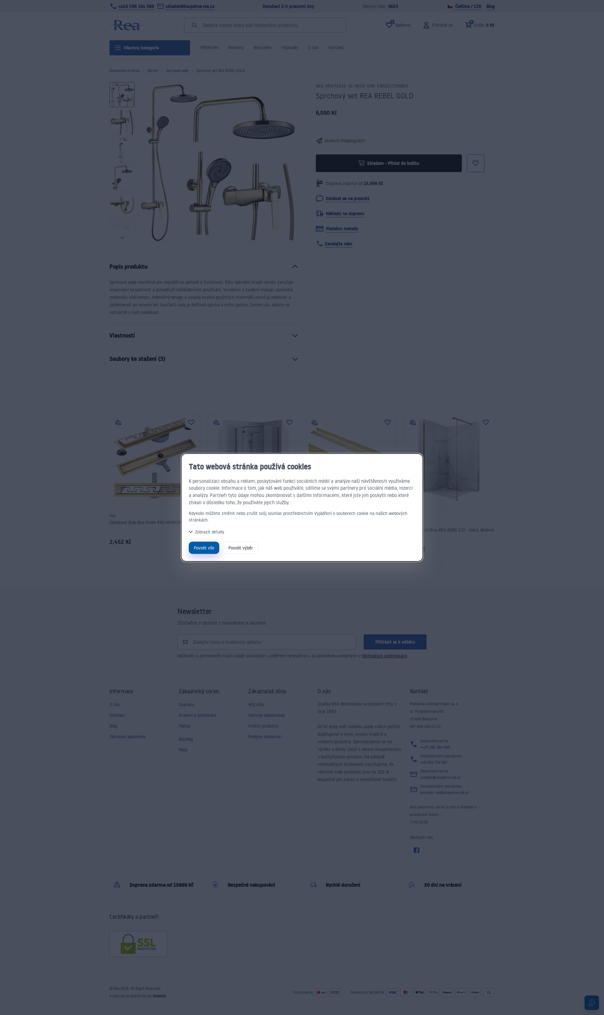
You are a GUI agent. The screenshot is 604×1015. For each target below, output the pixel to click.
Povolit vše (204, 548)
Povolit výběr (240, 548)
